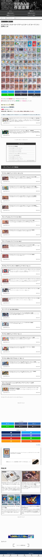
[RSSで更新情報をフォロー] (30, 441)
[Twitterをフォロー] (30, 432)
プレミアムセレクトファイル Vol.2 (15, 151)
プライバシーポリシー (11, 553)
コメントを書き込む (21, 545)
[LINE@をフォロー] (30, 438)
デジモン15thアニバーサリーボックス (15, 148)
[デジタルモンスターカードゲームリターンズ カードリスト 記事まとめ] (25, 327)
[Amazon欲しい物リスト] (11, 441)
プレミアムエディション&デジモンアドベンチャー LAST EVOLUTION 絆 (21, 160)
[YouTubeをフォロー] (11, 438)
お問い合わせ (31, 553)
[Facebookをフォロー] (11, 435)
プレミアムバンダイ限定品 (13, 146)
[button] (39, 274)
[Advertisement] (21, 30)
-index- (19, 143)
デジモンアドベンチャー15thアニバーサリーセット (18, 153)
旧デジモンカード (5, 21)
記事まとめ (11, 21)
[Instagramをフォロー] (30, 435)
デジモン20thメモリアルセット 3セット (16, 158)
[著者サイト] (11, 432)
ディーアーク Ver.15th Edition (14, 155)
